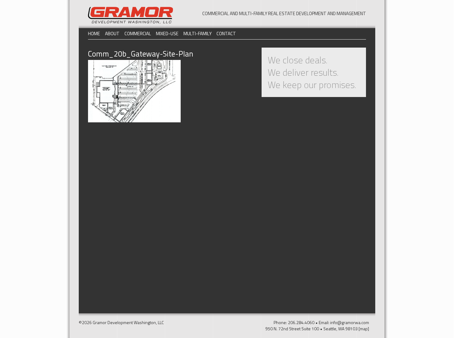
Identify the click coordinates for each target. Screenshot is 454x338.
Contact (226, 33)
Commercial (137, 33)
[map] (364, 328)
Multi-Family (197, 33)
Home (94, 33)
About (112, 33)
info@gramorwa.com (349, 322)
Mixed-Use (167, 33)
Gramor (130, 15)
